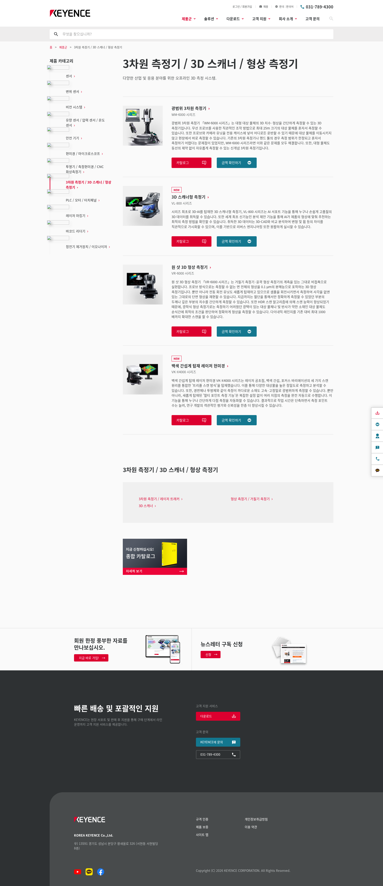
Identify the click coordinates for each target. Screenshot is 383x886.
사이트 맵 (202, 834)
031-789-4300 (319, 7)
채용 (265, 6)
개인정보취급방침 (256, 819)
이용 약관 (251, 827)
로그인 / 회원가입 (242, 6)
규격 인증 (202, 819)
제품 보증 (202, 827)
